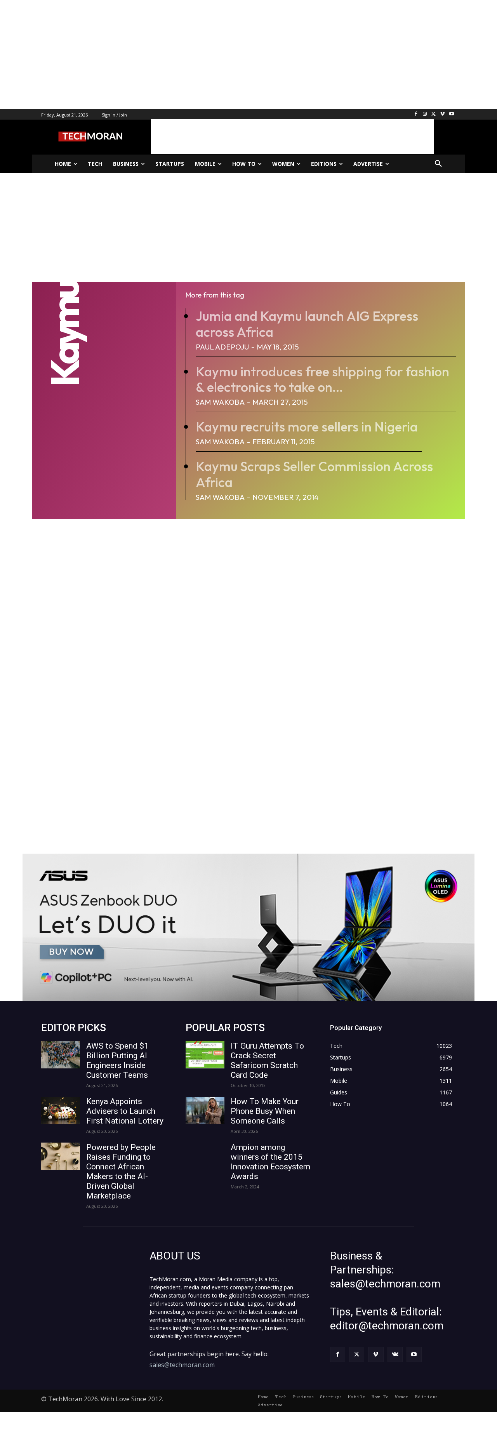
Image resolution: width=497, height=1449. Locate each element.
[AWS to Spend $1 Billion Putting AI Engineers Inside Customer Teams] (60, 1054)
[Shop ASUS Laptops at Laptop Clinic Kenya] (248, 927)
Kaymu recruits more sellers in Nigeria (307, 426)
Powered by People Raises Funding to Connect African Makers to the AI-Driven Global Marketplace (121, 1171)
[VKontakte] (395, 1354)
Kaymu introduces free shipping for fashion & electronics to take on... (322, 379)
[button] (438, 164)
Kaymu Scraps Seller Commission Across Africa (314, 474)
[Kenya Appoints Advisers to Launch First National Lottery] (60, 1110)
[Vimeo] (442, 114)
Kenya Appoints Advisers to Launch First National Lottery (124, 1111)
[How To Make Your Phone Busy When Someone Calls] (205, 1110)
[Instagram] (425, 114)
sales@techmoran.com (182, 1364)
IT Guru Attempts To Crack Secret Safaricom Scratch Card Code (267, 1060)
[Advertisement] (233, 54)
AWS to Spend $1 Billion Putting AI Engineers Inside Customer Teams (117, 1060)
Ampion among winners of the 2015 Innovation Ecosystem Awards (270, 1162)
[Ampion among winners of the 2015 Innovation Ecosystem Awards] (205, 1156)
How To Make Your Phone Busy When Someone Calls (265, 1111)
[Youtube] (451, 114)
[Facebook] (416, 114)
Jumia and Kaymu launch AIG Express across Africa (307, 324)
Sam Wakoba (220, 402)
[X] (433, 114)
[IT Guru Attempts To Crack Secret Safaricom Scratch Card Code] (205, 1054)
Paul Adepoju (222, 346)
